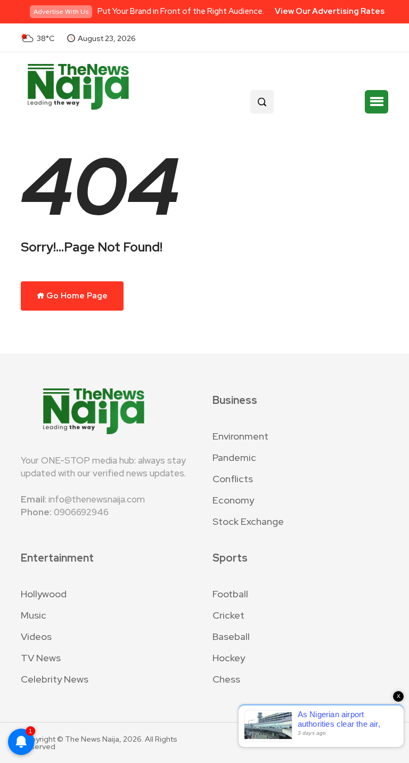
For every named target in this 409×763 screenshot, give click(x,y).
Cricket (228, 615)
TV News (41, 658)
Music (33, 615)
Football (230, 594)
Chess (226, 679)
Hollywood (44, 594)
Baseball (231, 636)
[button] (376, 101)
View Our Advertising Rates (330, 11)
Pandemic (234, 457)
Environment (240, 436)
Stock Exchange (248, 521)
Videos (36, 636)
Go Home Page (76, 295)
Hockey (228, 658)
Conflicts (232, 479)
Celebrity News (54, 679)
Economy (233, 500)
